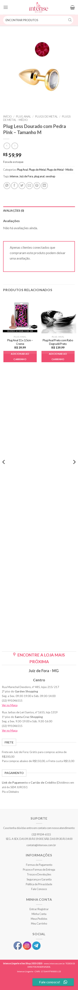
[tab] (39, 210)
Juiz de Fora (26, 176)
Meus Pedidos (39, 918)
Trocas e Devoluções (39, 874)
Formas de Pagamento (39, 864)
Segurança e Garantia (39, 879)
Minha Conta (39, 914)
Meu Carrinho (39, 923)
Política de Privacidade (39, 884)
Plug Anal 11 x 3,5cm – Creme (20, 342)
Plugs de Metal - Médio (60, 169)
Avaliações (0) (13, 210)
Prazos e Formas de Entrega (39, 869)
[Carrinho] (72, 7)
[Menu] (5, 7)
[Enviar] (70, 20)
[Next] (74, 470)
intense (14, 176)
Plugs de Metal (46, 116)
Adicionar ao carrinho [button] (20, 356)
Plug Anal (23, 116)
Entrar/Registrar (39, 909)
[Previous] (4, 470)
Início (7, 116)
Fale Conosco (39, 889)
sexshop (50, 176)
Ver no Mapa (9, 705)
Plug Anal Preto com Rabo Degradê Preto (58, 342)
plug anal (39, 176)
